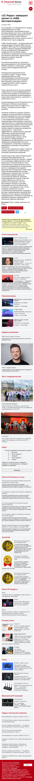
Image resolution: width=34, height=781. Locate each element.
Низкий (14, 459)
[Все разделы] (31, 4)
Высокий (14, 452)
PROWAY (16, 663)
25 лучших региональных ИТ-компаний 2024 (22, 573)
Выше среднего (17, 454)
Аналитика (6, 537)
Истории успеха (8, 620)
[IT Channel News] (11, 4)
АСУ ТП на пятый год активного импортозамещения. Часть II (12, 731)
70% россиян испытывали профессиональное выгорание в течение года (16, 481)
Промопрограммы (9, 296)
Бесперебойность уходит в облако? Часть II (15, 735)
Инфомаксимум (18, 699)
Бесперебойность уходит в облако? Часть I (15, 716)
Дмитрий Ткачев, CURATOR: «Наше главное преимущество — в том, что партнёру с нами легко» (23, 262)
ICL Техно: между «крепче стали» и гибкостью (22, 278)
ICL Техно (16, 275)
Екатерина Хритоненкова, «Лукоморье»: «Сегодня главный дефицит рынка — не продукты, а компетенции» (14, 745)
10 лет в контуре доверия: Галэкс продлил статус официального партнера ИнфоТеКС (22, 628)
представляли (22, 266)
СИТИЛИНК (5, 436)
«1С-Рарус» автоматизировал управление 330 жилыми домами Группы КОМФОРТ (22, 651)
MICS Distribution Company (21, 673)
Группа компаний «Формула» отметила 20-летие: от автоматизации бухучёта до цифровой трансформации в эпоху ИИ (17, 407)
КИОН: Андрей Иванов (9, 367)
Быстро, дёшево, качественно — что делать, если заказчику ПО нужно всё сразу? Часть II (16, 751)
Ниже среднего (16, 457)
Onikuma (16, 674)
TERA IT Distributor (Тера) (20, 237)
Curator (16, 258)
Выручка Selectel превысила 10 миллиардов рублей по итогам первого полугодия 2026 (15, 526)
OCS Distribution (18, 683)
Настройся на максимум (21, 323)
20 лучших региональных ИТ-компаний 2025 (22, 541)
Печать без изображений (15, 207)
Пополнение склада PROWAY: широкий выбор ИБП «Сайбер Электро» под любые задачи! (23, 667)
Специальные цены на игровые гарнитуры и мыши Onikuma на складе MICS (22, 678)
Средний (14, 456)
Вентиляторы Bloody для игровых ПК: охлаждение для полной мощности (22, 603)
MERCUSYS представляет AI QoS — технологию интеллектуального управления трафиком (23, 688)
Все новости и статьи (8, 211)
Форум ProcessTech (20, 701)
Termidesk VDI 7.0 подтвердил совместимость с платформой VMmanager (16, 595)
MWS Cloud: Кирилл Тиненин (11, 336)
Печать (4, 207)
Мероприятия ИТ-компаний (12, 696)
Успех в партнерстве (10, 234)
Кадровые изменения (10, 332)
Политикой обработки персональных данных (11, 769)
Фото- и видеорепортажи (11, 376)
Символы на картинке (9, 465)
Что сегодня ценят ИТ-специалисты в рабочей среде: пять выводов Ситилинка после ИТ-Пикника (16, 440)
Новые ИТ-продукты (10, 589)
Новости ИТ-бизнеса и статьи (13, 477)
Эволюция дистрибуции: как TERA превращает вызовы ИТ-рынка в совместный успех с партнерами (23, 242)
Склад (4, 659)
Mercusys (25, 683)
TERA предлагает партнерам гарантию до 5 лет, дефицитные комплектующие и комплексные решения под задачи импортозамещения (16, 225)
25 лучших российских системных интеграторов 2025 (22, 557)
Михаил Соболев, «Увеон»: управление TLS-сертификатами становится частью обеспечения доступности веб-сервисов (16, 613)
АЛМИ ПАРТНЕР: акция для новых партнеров (22, 312)
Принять (28, 765)
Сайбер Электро (24, 663)
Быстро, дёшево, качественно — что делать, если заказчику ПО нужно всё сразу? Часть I (15, 726)
